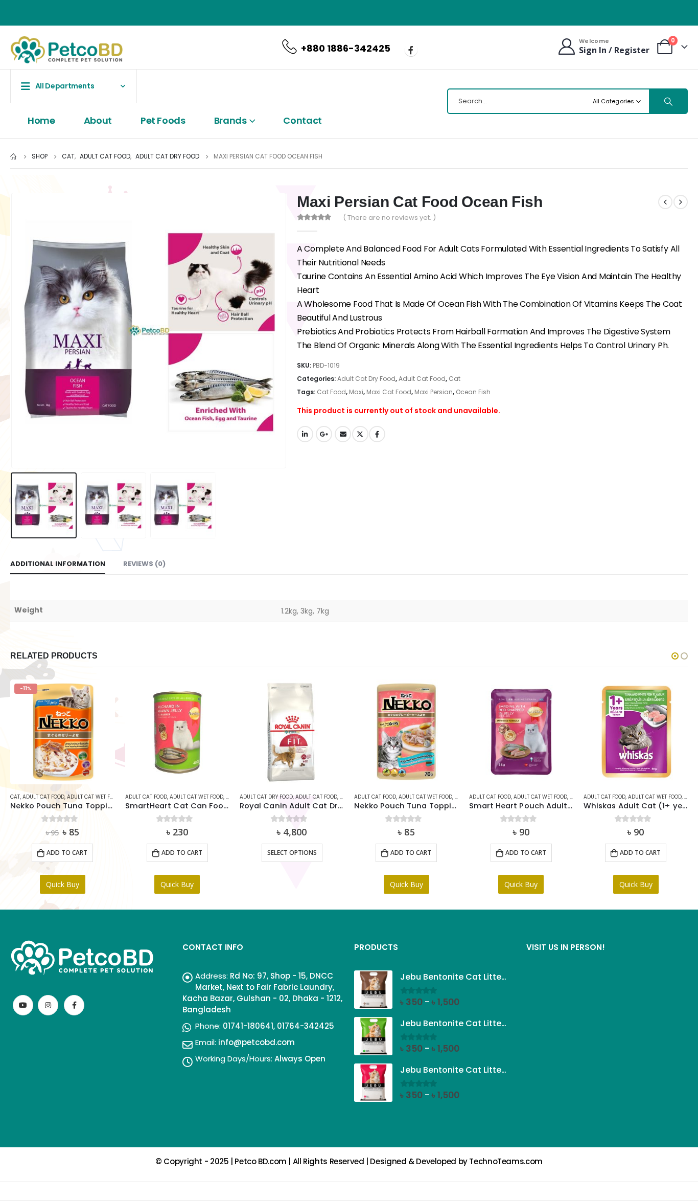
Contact (302, 120)
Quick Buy (62, 884)
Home (41, 120)
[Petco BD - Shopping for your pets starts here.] (66, 50)
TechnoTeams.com (505, 1161)
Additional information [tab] (57, 564)
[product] (177, 731)
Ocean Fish (473, 392)
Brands (230, 120)
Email (343, 434)
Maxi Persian (433, 392)
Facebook (377, 434)
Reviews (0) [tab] (144, 564)
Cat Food (331, 392)
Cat (454, 378)
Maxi (356, 392)
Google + (324, 434)
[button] (675, 656)
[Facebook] (411, 49)
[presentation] (12, 330)
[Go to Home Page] (13, 156)
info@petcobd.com (256, 1042)
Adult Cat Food (422, 378)
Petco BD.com (261, 1161)
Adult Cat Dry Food (366, 378)
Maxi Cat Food (388, 392)
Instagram (48, 1005)
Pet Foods (163, 120)
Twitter (360, 434)
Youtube (23, 1005)
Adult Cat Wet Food (94, 797)
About (98, 120)
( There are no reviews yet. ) (389, 217)
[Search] (668, 101)
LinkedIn (305, 434)
